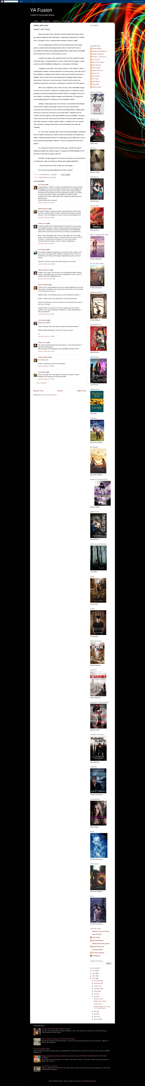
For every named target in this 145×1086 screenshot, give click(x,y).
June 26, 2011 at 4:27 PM (46, 379)
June (95, 996)
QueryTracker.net (98, 946)
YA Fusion (41, 10)
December (97, 981)
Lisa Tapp (41, 184)
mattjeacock (79, 1081)
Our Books (66, 21)
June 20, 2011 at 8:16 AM (46, 217)
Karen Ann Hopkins (98, 62)
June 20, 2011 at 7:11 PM (46, 336)
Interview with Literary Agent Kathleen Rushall (56, 1029)
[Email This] (62, 175)
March (96, 1016)
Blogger (93, 1081)
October (96, 986)
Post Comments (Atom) (49, 395)
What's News (45, 21)
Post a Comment (41, 383)
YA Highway (96, 955)
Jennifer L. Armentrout (99, 56)
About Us (56, 21)
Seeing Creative (97, 949)
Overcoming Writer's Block (42, 1049)
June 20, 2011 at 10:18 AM (46, 264)
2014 (94, 970)
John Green (96, 937)
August (96, 991)
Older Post (81, 391)
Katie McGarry (96, 65)
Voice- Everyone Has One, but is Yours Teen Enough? (58, 1039)
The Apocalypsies (98, 952)
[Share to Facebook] (67, 175)
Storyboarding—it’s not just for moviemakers (102, 1007)
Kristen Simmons (44, 270)
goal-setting (52, 177)
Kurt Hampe (42, 249)
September (97, 988)
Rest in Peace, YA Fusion (49, 1066)
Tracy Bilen (42, 372)
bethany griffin (96, 87)
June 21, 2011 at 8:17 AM (46, 351)
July (95, 994)
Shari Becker (96, 81)
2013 (94, 973)
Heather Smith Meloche (99, 51)
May (95, 1011)
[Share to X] (66, 175)
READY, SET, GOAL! (100, 1001)
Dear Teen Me (96, 934)
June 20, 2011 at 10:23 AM (46, 279)
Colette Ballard (43, 177)
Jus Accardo (42, 320)
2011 (94, 978)
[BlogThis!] (64, 175)
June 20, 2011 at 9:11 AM (46, 243)
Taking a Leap (98, 998)
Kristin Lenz (42, 223)
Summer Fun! (98, 1004)
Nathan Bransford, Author (101, 943)
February (97, 1019)
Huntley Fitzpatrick (98, 54)
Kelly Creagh (96, 67)
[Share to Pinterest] (69, 175)
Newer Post (38, 391)
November (97, 983)
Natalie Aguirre (43, 208)
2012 (94, 976)
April (95, 1014)
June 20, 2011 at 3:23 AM (46, 202)
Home (36, 21)
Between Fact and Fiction (101, 931)
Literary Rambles (98, 940)
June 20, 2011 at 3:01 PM (46, 314)
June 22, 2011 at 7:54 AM (46, 366)
